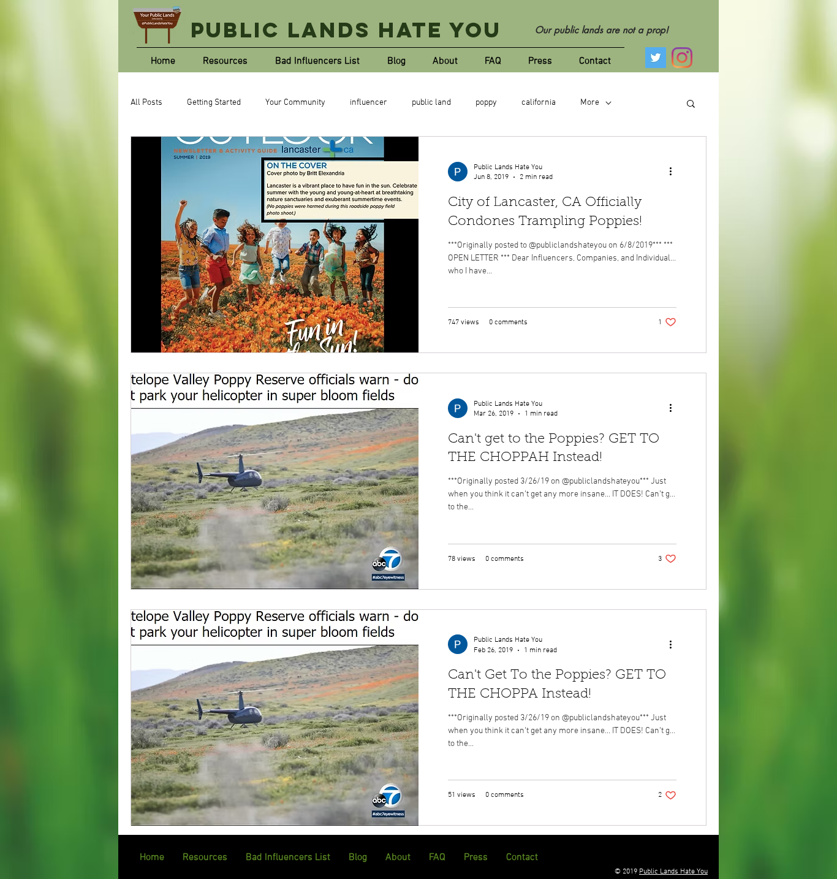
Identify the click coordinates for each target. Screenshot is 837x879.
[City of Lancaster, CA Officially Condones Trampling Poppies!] (274, 244)
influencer (368, 102)
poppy (486, 102)
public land (431, 102)
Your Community (295, 102)
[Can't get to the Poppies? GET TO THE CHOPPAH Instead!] (274, 481)
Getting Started (214, 102)
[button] (691, 104)
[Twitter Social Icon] (655, 57)
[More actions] (674, 171)
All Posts (146, 102)
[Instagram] (682, 57)
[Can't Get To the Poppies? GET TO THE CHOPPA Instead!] (274, 718)
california (538, 102)
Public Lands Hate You (346, 30)
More (589, 102)
